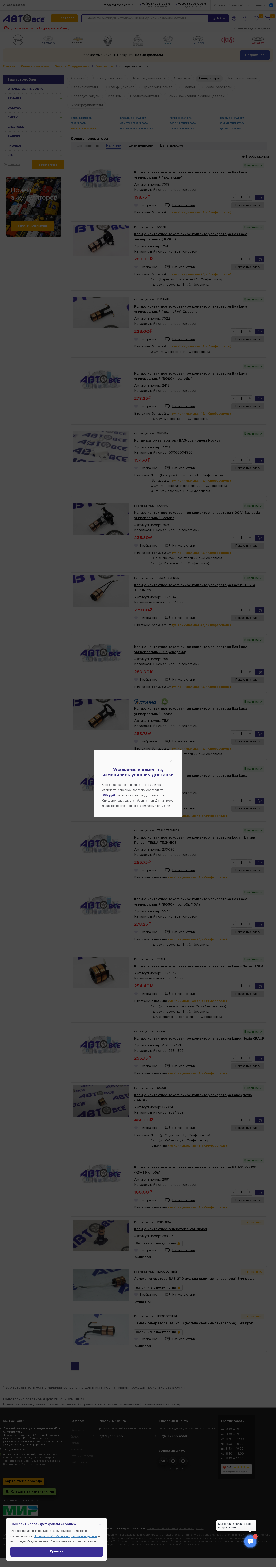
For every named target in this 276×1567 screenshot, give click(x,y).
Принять (56, 1551)
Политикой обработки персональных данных (65, 1536)
